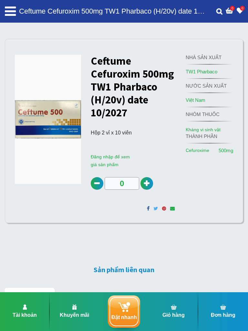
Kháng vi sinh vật (203, 129)
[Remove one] (97, 183)
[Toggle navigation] (10, 11)
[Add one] (146, 183)
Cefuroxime (197, 150)
